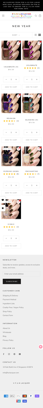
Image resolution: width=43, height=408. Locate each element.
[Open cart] (40, 15)
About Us (6, 328)
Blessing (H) (31, 120)
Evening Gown (11, 171)
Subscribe (12, 281)
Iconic (11, 224)
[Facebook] (3, 354)
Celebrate (31, 65)
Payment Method (9, 299)
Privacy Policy (8, 340)
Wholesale (7, 332)
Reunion (11, 118)
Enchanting (32, 171)
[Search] (36, 16)
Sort (15, 35)
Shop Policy (7, 311)
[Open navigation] (3, 15)
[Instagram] (9, 354)
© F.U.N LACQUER (21, 383)
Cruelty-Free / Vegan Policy (13, 307)
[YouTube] (20, 354)
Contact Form (8, 315)
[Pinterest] (14, 354)
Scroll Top (34, 401)
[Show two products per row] (40, 35)
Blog (4, 336)
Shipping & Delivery (10, 295)
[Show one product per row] (36, 35)
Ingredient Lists (9, 303)
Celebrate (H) (11, 67)
